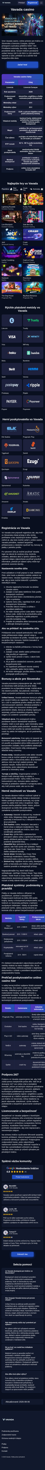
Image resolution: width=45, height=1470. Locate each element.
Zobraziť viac (22, 1254)
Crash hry (25, 189)
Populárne (5, 189)
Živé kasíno (15, 189)
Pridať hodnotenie (22, 1177)
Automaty (36, 189)
